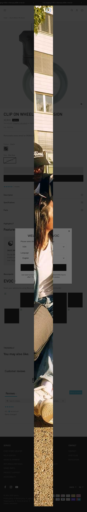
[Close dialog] (48, 10)
